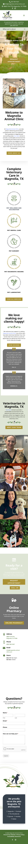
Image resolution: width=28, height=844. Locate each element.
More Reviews (14, 345)
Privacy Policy (20, 834)
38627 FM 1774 (10, 636)
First (4, 717)
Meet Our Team (14, 427)
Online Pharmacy (14, 623)
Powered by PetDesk (9, 834)
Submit (6, 756)
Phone (5, 727)
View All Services (14, 299)
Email (5, 721)
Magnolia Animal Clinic (12, 129)
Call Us (14, 588)
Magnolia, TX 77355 (11, 638)
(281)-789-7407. (14, 25)
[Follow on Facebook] (12, 840)
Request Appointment (14, 60)
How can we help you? (11, 733)
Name (5, 712)
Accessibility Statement (14, 836)
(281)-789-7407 (10, 644)
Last (16, 717)
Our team (16, 136)
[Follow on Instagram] (15, 840)
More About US (14, 153)
